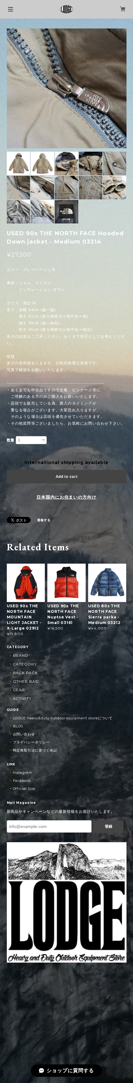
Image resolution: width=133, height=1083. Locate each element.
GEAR (19, 689)
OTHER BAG (26, 681)
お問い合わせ (24, 734)
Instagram (22, 772)
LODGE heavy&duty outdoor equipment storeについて (63, 718)
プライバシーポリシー (31, 742)
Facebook (22, 780)
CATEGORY (25, 664)
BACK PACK (25, 672)
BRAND (21, 655)
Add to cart (67, 476)
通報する (44, 520)
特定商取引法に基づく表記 (35, 750)
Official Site (24, 788)
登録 (108, 826)
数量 (11, 440)
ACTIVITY (22, 698)
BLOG (18, 726)
